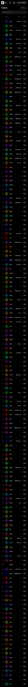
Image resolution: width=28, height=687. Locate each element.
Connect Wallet (22, 2)
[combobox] (23, 7)
